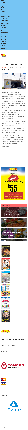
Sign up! (3, 21)
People (2, 7)
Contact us (3, 41)
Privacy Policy (4, 351)
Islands (2, 4)
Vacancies (3, 27)
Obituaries (3, 25)
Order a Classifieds (5, 39)
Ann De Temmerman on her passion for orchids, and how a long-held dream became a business (13, 234)
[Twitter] (4, 70)
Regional (3, 6)
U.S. (2, 9)
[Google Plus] (6, 70)
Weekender (3, 36)
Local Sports (4, 14)
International (4, 11)
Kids (2, 34)
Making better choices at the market (12, 225)
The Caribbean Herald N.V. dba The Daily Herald (12, 339)
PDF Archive (4, 48)
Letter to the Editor (5, 18)
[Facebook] (2, 70)
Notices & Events (5, 23)
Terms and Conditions (5, 354)
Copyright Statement (5, 45)
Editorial (3, 2)
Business (3, 13)
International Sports (5, 16)
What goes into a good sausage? (11, 214)
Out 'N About (4, 29)
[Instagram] (4, 428)
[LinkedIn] (8, 70)
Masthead (3, 43)
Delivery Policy (4, 349)
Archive (2, 46)
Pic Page (3, 30)
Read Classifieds (5, 37)
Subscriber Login (5, 20)
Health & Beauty (4, 32)
